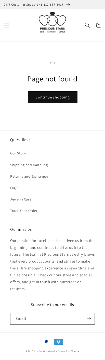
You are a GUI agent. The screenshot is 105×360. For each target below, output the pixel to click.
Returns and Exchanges (29, 176)
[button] (6, 25)
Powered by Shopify (68, 351)
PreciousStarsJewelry (45, 351)
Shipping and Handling (29, 165)
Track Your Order (24, 210)
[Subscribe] (89, 319)
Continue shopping (52, 97)
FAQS (14, 187)
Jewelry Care (20, 199)
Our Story (18, 153)
